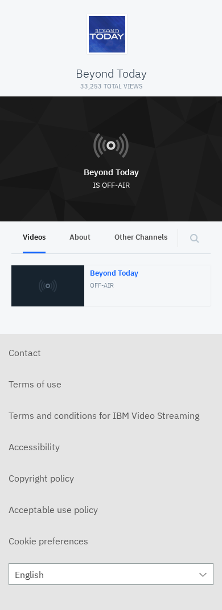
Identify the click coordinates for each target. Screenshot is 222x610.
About (80, 237)
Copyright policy (41, 478)
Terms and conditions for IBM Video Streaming (104, 415)
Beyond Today (111, 172)
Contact (25, 352)
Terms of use (35, 384)
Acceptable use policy (53, 509)
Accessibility (34, 447)
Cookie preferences (48, 541)
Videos (34, 237)
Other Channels (140, 237)
